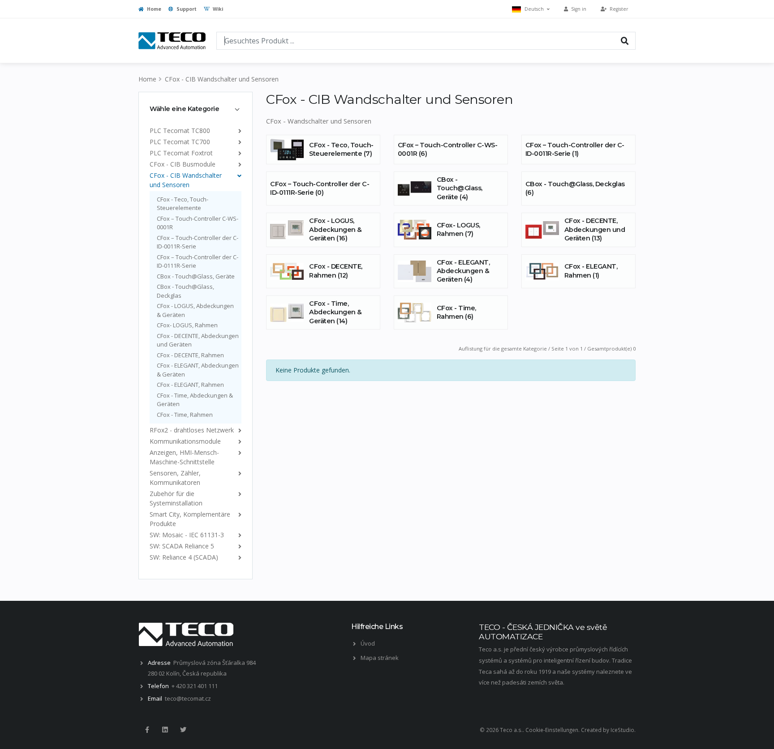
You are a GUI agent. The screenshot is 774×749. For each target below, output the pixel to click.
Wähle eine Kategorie (184, 109)
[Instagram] (164, 729)
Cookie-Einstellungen (551, 729)
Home (153, 9)
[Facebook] (147, 729)
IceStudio (622, 729)
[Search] (625, 40)
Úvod (368, 643)
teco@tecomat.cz (188, 698)
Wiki (217, 9)
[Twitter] (183, 729)
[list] (238, 130)
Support (186, 9)
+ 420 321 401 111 (195, 686)
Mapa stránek (380, 658)
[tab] (195, 109)
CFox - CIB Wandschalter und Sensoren (222, 79)
